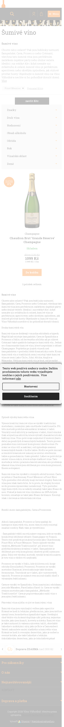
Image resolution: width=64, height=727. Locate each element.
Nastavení (31, 386)
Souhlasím (31, 396)
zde (18, 378)
